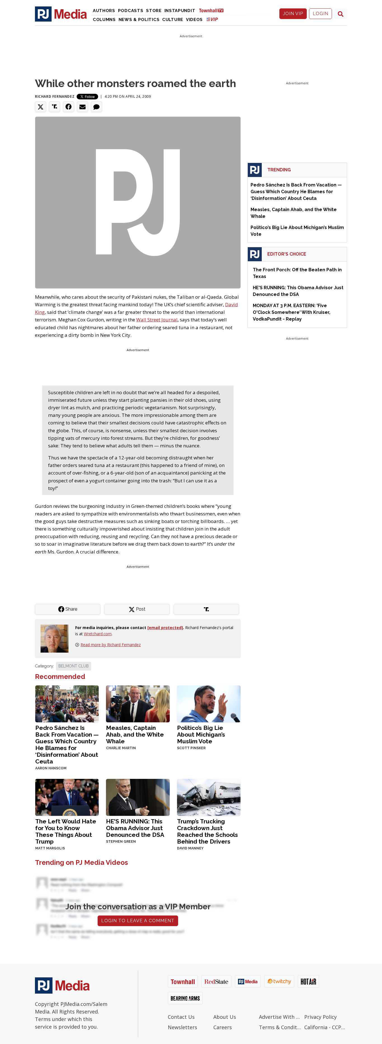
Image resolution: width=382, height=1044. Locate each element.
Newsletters (182, 1027)
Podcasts (130, 10)
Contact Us (181, 1016)
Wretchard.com (98, 633)
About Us (224, 1016)
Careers (222, 1027)
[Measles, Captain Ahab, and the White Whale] (137, 703)
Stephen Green (121, 842)
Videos (194, 19)
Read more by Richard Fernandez (111, 644)
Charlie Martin (121, 748)
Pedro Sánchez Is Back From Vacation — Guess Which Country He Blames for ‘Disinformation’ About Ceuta (67, 744)
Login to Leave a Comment (138, 920)
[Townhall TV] (213, 10)
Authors (104, 10)
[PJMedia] (61, 13)
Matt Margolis (50, 848)
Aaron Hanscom (51, 768)
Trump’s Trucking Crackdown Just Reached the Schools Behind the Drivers (207, 831)
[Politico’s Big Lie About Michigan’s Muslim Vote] (208, 703)
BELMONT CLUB (73, 666)
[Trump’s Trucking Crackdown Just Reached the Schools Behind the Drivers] (208, 796)
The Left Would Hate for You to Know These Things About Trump (65, 831)
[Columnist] (57, 638)
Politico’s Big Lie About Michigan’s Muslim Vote (201, 734)
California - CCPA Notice (325, 1027)
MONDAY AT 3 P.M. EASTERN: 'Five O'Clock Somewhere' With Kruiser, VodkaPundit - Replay (291, 312)
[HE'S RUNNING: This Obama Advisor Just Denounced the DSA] (137, 796)
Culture (172, 19)
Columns (104, 19)
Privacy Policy (320, 1016)
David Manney (190, 848)
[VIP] (212, 19)
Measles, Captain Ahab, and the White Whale (135, 734)
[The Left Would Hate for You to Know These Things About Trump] (67, 796)
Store (154, 10)
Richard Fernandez (54, 96)
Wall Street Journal (157, 319)
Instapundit (179, 10)
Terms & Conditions (280, 1027)
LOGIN (320, 13)
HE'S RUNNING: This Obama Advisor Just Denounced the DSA (135, 828)
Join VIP (293, 13)
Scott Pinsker (191, 748)
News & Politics (139, 19)
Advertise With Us (280, 1016)
